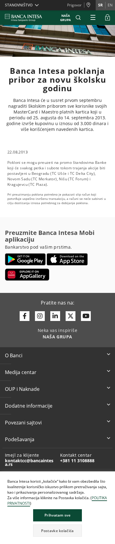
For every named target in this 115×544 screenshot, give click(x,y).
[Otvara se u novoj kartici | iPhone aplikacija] (67, 259)
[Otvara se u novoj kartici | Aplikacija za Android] (25, 259)
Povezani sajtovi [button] (23, 422)
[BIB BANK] (27, 17)
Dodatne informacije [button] (28, 405)
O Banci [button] (13, 355)
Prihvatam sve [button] (57, 515)
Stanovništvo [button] (19, 5)
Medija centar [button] (20, 372)
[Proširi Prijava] (107, 17)
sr (100, 5)
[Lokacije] (90, 5)
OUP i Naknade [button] (22, 389)
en (110, 5)
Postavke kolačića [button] (57, 530)
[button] (78, 17)
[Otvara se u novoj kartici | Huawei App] (27, 274)
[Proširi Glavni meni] (93, 17)
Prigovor (74, 5)
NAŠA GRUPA (65, 17)
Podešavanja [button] (19, 439)
